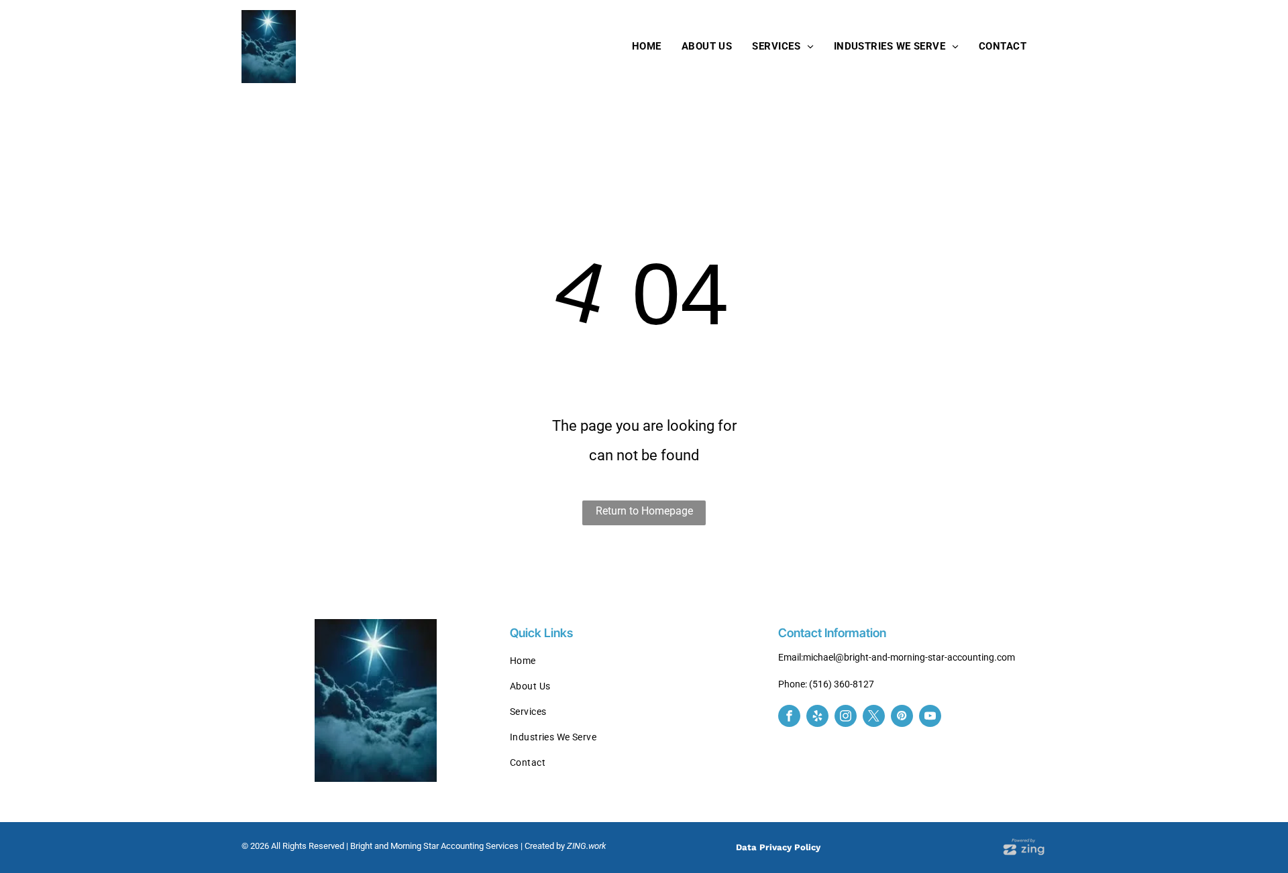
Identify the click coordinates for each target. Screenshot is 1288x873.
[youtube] (930, 717)
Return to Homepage (644, 511)
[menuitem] (647, 46)
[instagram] (846, 717)
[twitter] (874, 717)
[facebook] (789, 717)
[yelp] (817, 717)
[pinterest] (902, 717)
